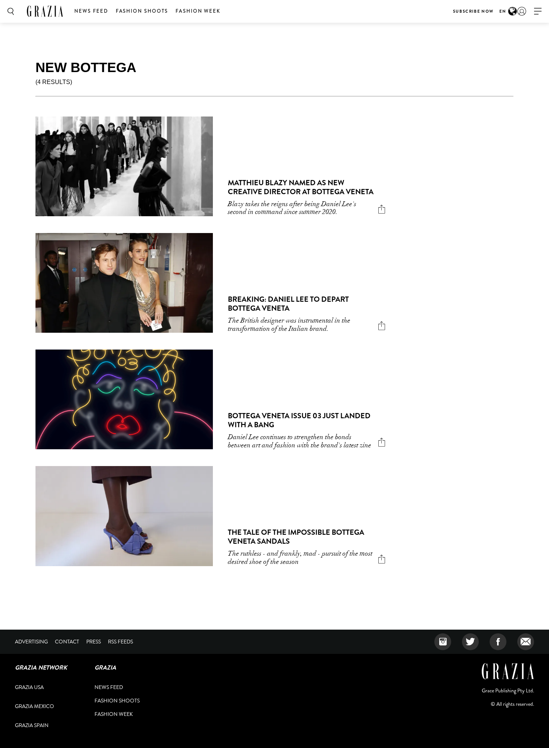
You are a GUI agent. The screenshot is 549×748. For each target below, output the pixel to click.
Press (93, 641)
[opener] (538, 11)
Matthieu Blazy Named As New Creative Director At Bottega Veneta (300, 187)
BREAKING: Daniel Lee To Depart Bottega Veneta (288, 304)
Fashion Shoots (142, 11)
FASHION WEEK (198, 11)
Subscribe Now (473, 11)
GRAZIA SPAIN (32, 725)
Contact (67, 641)
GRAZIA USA (29, 687)
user (521, 11)
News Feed (91, 11)
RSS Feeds (120, 641)
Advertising (31, 641)
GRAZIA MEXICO (34, 706)
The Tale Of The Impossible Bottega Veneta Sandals (296, 537)
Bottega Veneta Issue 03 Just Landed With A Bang (299, 420)
